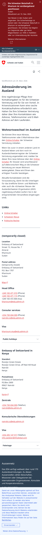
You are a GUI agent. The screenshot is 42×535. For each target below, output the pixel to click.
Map (4, 282)
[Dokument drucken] (33, 71)
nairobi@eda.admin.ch (12, 408)
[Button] (11, 42)
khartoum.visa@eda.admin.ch (15, 331)
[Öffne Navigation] (38, 62)
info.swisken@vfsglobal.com (14, 438)
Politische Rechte (11, 220)
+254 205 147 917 (9, 435)
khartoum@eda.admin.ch (13, 301)
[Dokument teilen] (39, 71)
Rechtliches (6, 520)
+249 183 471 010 (9, 293)
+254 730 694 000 (9, 315)
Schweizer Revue (11, 217)
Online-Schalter (12, 140)
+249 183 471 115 (9, 296)
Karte (4, 394)
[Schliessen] (40, 2)
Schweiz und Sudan (15, 63)
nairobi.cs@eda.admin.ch (13, 318)
